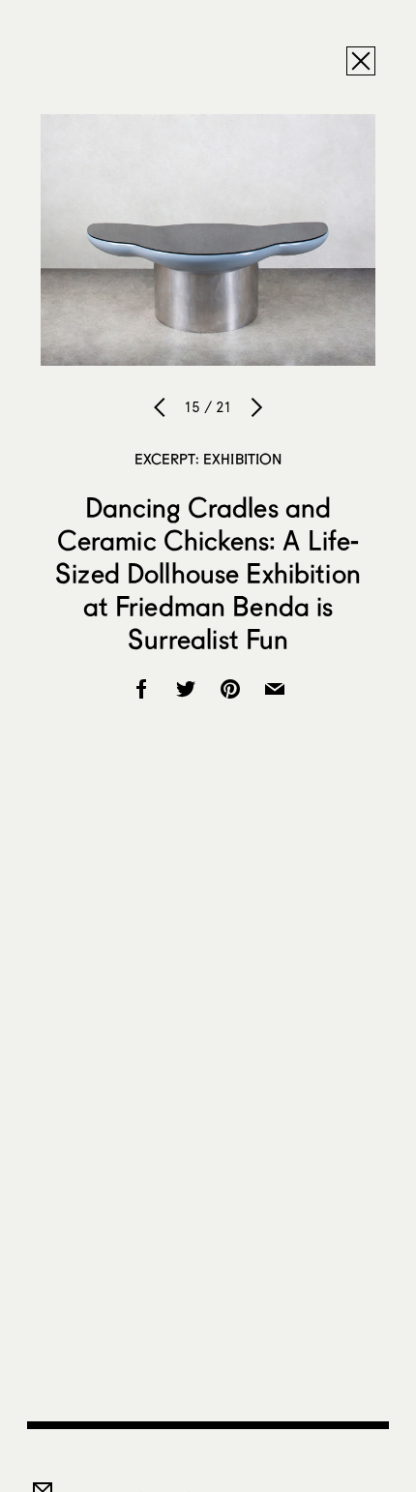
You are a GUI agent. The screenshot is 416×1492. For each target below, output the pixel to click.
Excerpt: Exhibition (208, 458)
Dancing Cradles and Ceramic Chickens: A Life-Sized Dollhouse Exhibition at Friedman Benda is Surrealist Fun (208, 573)
